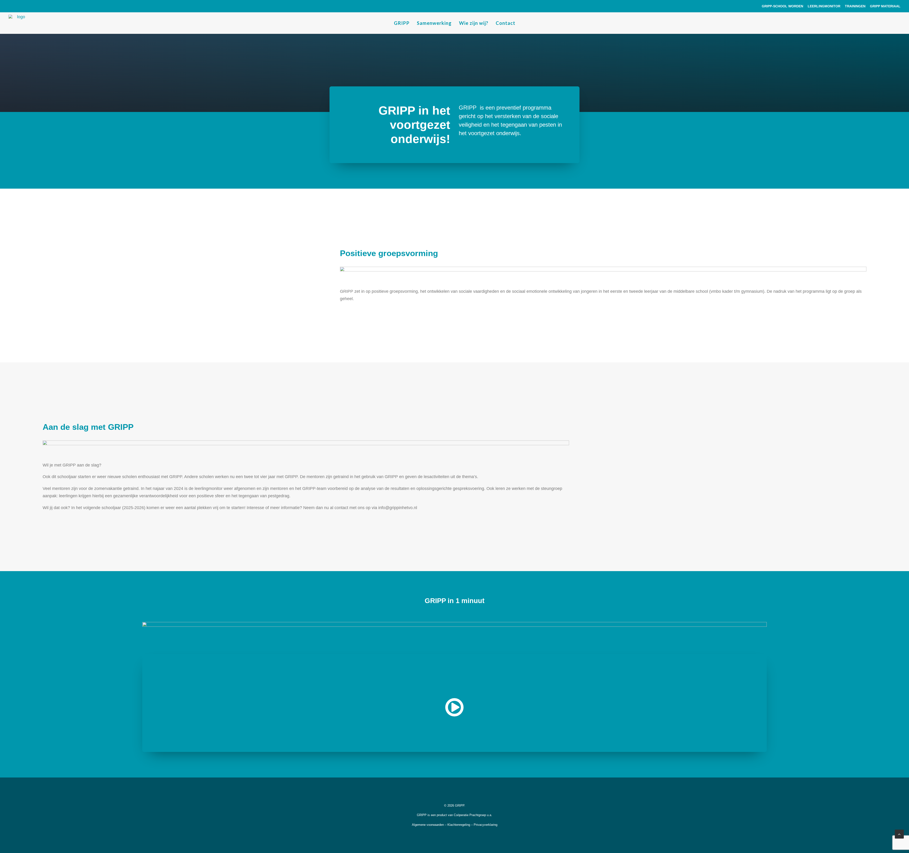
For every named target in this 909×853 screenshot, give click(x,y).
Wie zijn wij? (473, 23)
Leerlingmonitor (824, 6)
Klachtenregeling (458, 824)
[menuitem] (783, 6)
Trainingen (855, 6)
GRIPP (402, 23)
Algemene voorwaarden (428, 824)
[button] (454, 715)
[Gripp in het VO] (19, 23)
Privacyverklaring (485, 824)
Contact (505, 23)
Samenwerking (434, 23)
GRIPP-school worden (782, 6)
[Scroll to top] (899, 833)
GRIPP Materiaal (885, 6)
